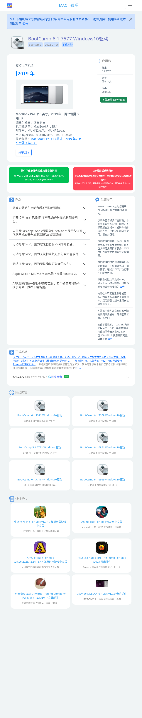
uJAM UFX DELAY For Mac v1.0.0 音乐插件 (102, 593)
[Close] (130, 19)
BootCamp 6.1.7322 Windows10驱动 (39, 415)
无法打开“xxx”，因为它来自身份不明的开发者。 (44, 244)
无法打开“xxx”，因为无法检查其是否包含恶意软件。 (47, 254)
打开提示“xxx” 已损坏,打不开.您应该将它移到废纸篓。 (45, 219)
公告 (25, 24)
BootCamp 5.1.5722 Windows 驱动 (39, 447)
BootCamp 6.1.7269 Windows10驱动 (102, 415)
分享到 (23, 152)
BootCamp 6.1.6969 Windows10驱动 (102, 479)
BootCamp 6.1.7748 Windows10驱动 (39, 479)
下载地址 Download (114, 99)
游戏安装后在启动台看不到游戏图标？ (38, 208)
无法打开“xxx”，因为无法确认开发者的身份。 (42, 264)
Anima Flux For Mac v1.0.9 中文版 (101, 521)
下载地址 (67, 44)
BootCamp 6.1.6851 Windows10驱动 (102, 447)
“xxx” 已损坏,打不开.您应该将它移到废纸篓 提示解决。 (42, 360)
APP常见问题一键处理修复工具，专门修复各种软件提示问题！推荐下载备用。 (46, 285)
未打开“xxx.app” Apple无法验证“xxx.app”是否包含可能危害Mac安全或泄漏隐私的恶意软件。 (47, 232)
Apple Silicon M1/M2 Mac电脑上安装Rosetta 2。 (46, 274)
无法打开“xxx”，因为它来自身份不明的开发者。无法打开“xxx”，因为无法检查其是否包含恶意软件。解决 (69, 357)
